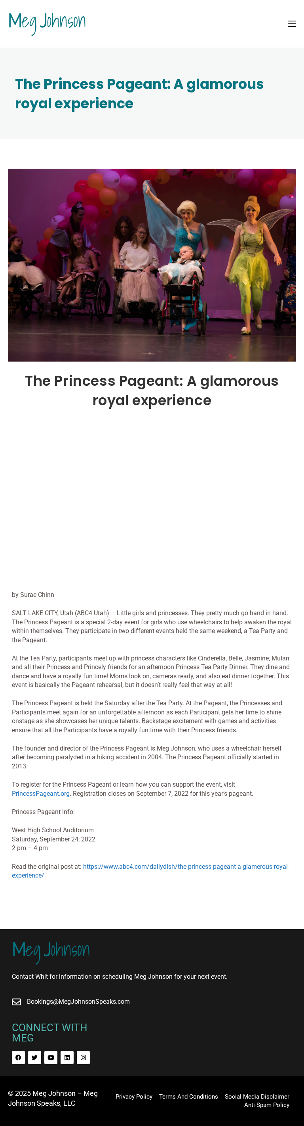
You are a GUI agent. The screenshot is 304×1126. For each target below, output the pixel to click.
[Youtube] (50, 1057)
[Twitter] (34, 1057)
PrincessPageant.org (41, 793)
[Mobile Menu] (292, 23)
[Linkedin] (67, 1057)
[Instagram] (83, 1057)
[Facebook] (18, 1057)
